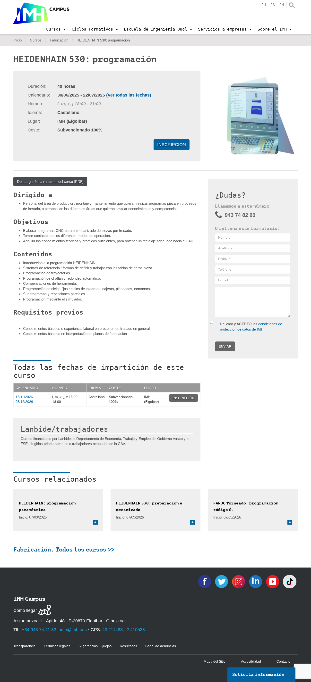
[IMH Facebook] (205, 581)
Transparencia (24, 646)
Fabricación (59, 40)
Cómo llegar (25, 610)
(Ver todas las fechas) (128, 95)
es (272, 5)
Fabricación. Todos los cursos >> (63, 549)
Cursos (36, 40)
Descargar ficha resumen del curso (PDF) (50, 181)
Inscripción (171, 144)
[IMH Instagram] (239, 581)
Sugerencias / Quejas (95, 646)
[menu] (56, 29)
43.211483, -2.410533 (123, 629)
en (281, 5)
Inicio (17, 40)
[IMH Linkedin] (256, 581)
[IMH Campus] (41, 13)
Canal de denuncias (160, 646)
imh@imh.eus (73, 629)
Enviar (225, 346)
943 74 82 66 (240, 215)
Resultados (128, 646)
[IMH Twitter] (222, 581)
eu (263, 5)
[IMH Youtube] (273, 581)
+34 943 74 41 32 (39, 629)
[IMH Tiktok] (290, 581)
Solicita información (258, 674)
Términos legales (57, 646)
